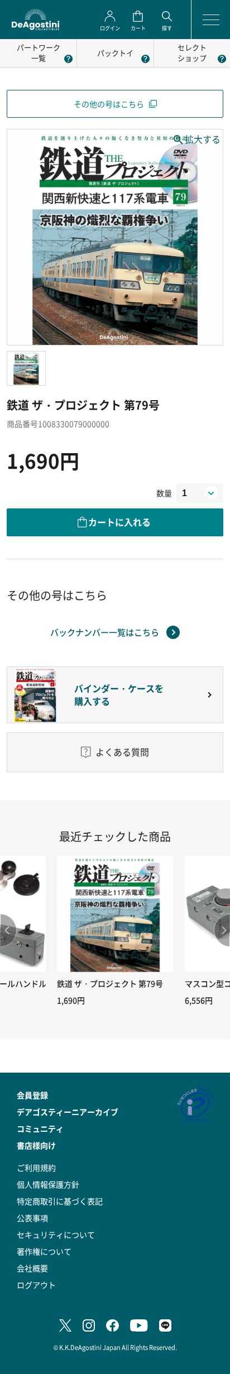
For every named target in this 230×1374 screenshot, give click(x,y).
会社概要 (32, 1268)
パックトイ (115, 52)
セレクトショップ (192, 52)
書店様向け (36, 1145)
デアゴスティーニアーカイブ (67, 1111)
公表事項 (32, 1217)
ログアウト (36, 1284)
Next (221, 930)
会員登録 (32, 1095)
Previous (8, 930)
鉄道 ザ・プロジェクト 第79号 (110, 983)
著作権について (44, 1251)
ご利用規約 (36, 1167)
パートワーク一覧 (38, 52)
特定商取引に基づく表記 (60, 1201)
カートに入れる (119, 522)
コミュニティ (40, 1128)
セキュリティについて (56, 1234)
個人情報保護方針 (48, 1184)
